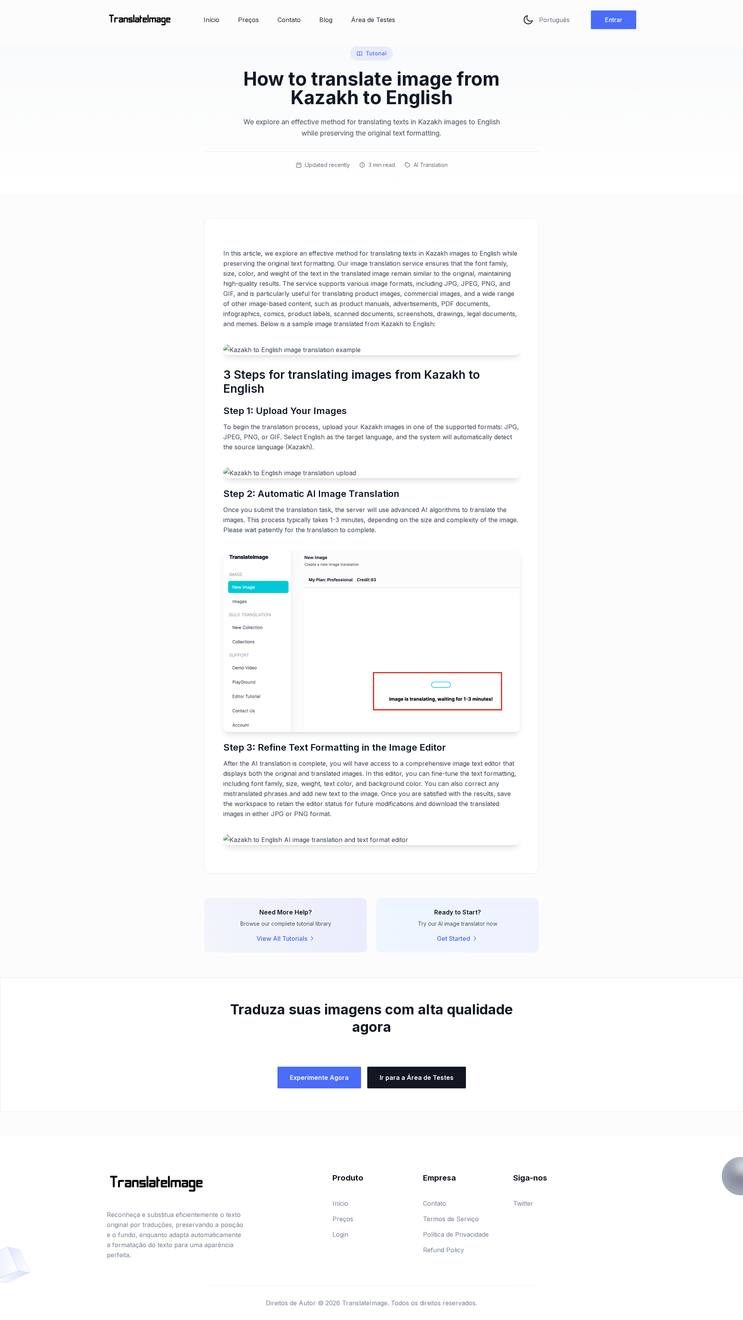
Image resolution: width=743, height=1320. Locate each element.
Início (211, 20)
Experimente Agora (319, 1077)
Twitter (523, 1203)
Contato (289, 20)
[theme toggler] (528, 20)
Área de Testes (373, 20)
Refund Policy (443, 1250)
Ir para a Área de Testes (417, 1077)
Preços (248, 20)
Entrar (613, 20)
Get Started (453, 938)
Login (340, 1234)
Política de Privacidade (456, 1234)
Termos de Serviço (451, 1219)
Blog (325, 20)
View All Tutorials (282, 938)
